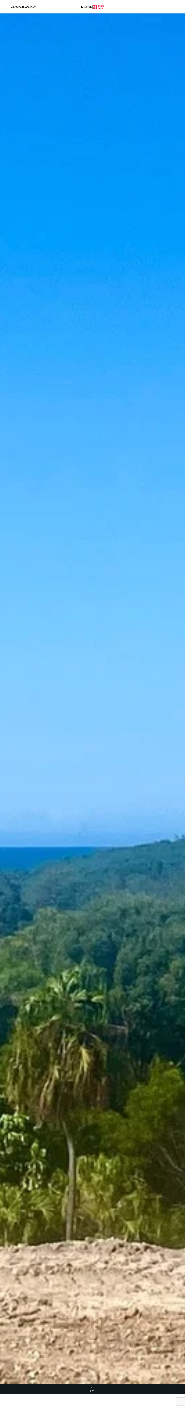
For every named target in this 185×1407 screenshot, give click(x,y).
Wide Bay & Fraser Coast (23, 7)
